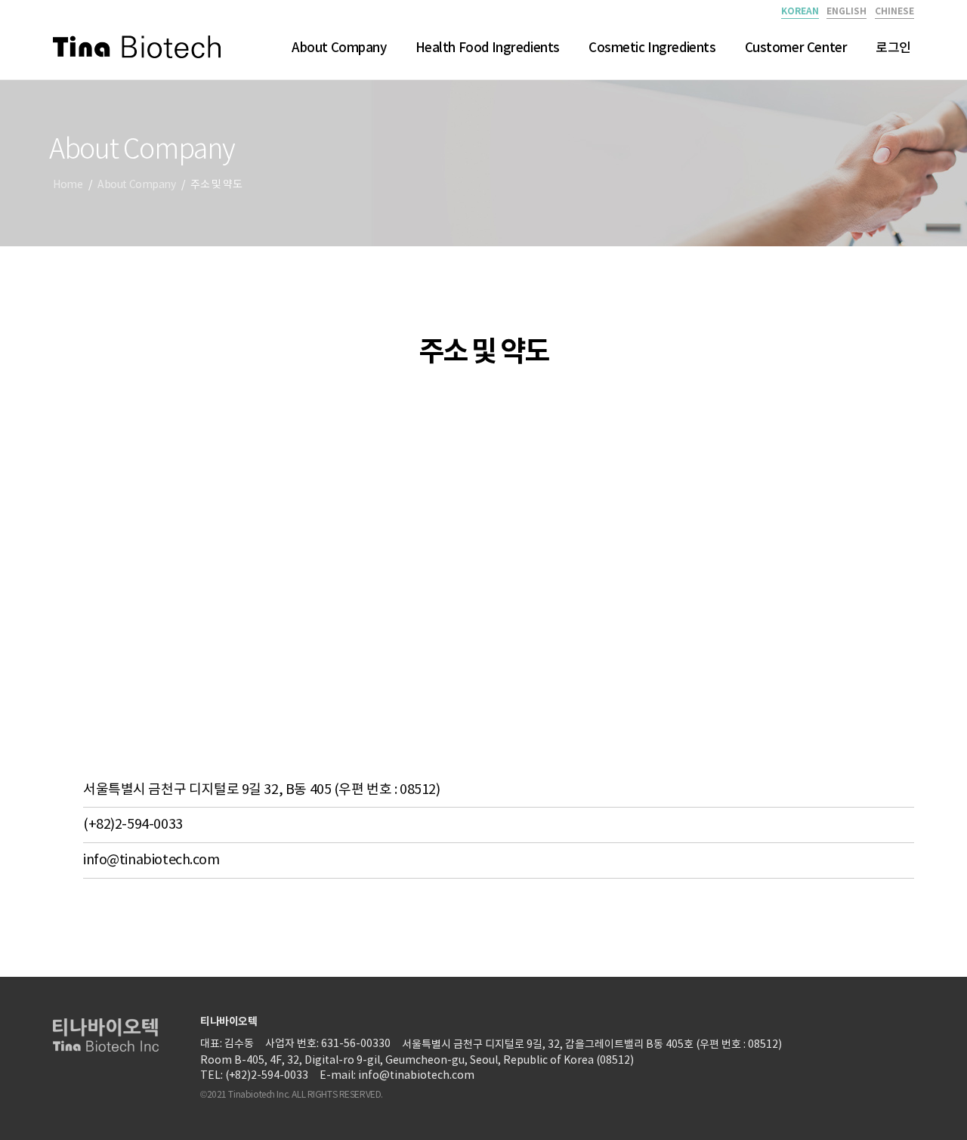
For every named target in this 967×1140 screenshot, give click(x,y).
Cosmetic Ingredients (652, 48)
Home (67, 185)
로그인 (893, 48)
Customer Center (796, 48)
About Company (339, 48)
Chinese (894, 11)
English (846, 11)
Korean (800, 11)
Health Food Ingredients (488, 48)
